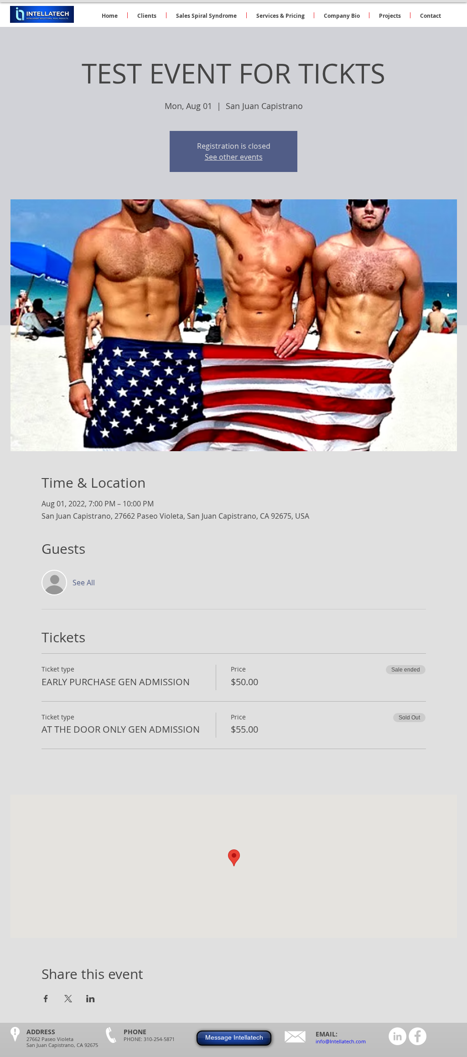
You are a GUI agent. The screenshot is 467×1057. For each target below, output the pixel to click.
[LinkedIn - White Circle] (397, 1036)
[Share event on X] (68, 998)
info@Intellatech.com (341, 1041)
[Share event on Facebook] (46, 998)
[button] (280, 15)
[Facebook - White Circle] (417, 1036)
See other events (234, 157)
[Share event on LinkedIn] (90, 998)
